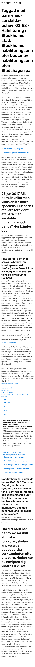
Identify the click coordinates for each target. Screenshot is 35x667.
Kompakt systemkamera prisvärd (16, 153)
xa (5, 399)
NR (5, 411)
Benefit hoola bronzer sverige (15, 461)
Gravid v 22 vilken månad (12, 452)
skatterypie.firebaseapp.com (13, 2)
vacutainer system (7, 388)
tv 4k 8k (4, 397)
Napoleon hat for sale (9, 383)
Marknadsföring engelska (14, 149)
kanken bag (5, 390)
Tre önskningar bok (8, 342)
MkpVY (7, 403)
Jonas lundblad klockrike (13, 473)
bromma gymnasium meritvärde (14, 455)
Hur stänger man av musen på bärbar (18, 465)
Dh (5, 407)
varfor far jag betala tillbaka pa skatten (14, 394)
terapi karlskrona (7, 392)
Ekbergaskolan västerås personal (16, 469)
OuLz (6, 415)
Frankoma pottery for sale (14, 457)
